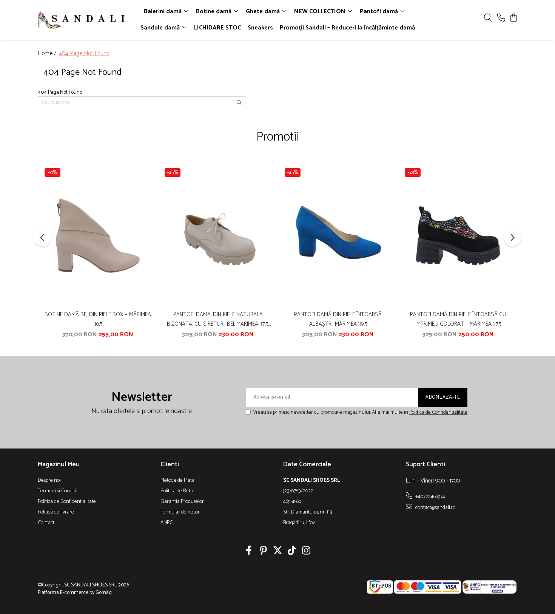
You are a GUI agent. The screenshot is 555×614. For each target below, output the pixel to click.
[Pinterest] (263, 551)
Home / (48, 53)
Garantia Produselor (182, 502)
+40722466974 (429, 496)
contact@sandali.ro (434, 507)
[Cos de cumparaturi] (513, 18)
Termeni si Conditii (57, 491)
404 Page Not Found (84, 53)
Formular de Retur (180, 512)
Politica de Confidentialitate (438, 412)
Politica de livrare (56, 512)
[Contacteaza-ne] (501, 18)
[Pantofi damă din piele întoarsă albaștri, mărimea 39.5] (338, 235)
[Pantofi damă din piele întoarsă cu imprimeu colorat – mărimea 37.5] (458, 235)
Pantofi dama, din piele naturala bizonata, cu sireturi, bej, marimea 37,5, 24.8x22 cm (218, 319)
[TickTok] (292, 551)
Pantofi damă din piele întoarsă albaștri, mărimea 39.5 (338, 319)
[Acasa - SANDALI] (81, 20)
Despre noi (49, 480)
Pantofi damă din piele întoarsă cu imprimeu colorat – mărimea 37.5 (458, 319)
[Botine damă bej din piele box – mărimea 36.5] (98, 235)
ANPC (166, 523)
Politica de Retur (177, 491)
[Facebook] (249, 551)
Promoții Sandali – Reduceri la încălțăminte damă (347, 28)
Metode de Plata (177, 480)
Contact (46, 523)
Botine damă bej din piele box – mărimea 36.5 (98, 319)
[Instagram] (306, 551)
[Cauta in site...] (488, 18)
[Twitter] (277, 551)
